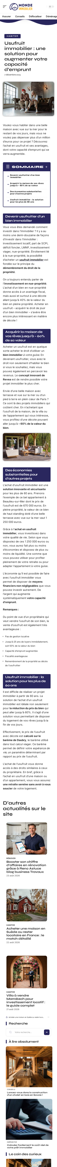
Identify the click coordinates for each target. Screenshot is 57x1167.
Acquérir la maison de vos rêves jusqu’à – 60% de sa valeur (27, 184)
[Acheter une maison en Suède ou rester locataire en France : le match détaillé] (26, 905)
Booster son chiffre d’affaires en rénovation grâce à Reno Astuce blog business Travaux (26, 867)
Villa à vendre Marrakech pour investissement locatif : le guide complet (25, 1000)
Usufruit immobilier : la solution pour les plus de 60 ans (26, 200)
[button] (48, 1017)
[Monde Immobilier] (21, 6)
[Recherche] (44, 6)
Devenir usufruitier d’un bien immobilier (25, 176)
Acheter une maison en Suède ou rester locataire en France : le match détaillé (25, 933)
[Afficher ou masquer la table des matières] (46, 167)
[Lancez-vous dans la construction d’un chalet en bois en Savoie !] (29, 1069)
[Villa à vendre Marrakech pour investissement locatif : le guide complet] (26, 972)
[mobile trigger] (5, 6)
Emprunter (12, 1142)
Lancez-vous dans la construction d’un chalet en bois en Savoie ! (27, 1093)
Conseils (11, 1089)
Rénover (11, 858)
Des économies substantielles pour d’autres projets (25, 192)
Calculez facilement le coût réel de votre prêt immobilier (28, 1146)
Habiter (12, 36)
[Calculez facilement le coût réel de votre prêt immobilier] (29, 1122)
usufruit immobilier (31, 259)
